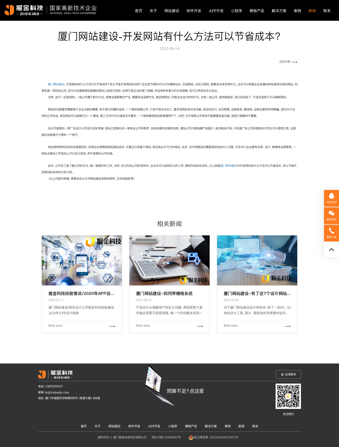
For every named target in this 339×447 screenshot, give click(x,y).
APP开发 (216, 11)
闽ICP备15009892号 (166, 437)
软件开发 (194, 11)
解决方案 (279, 11)
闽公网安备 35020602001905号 (215, 437)
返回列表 (284, 61)
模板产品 (257, 11)
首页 (138, 11)
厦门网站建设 (56, 84)
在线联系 (290, 374)
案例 (297, 11)
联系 (327, 11)
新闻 (312, 11)
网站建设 (171, 11)
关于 (153, 11)
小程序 (236, 11)
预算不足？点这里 (185, 391)
